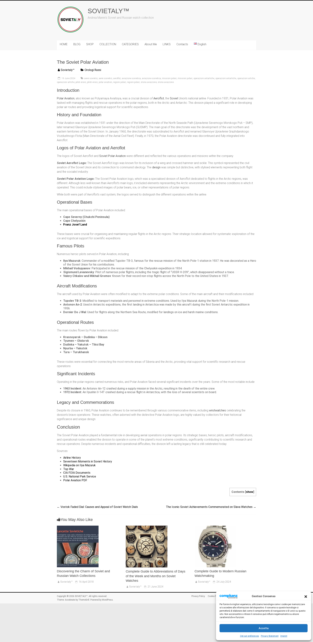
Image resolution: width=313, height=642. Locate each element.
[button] (306, 596)
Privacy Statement (270, 636)
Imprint (283, 636)
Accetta (264, 628)
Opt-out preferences (249, 636)
